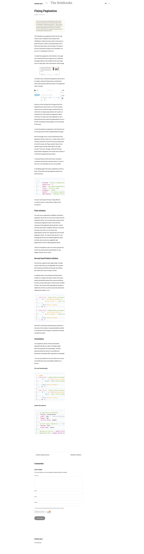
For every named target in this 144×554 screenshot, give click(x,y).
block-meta (41, 169)
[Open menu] (109, 3)
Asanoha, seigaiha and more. (43, 454)
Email (35, 496)
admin (36, 14)
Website (35, 502)
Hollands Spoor (38, 3)
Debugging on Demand (75, 454)
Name (35, 490)
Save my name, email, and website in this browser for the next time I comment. (49, 508)
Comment (36, 475)
